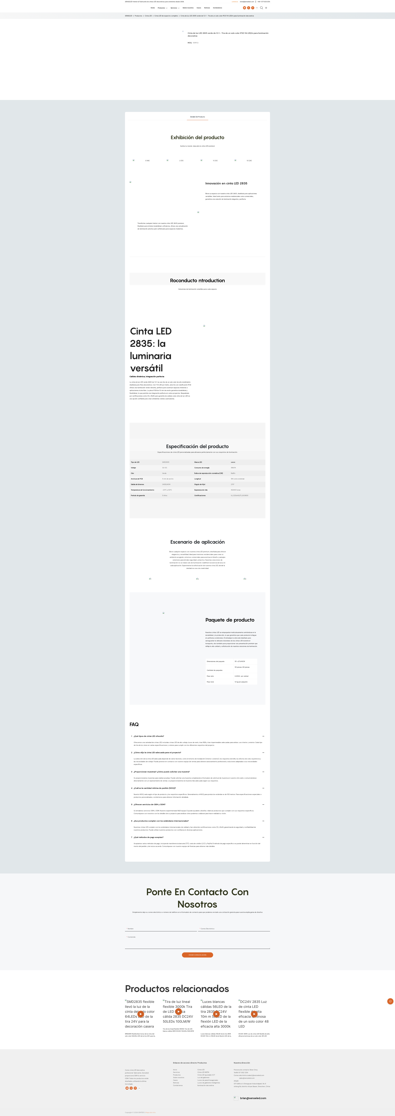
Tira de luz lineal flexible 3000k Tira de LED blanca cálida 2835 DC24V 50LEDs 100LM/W (178, 1030)
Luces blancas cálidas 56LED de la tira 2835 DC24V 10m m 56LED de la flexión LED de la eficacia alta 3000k (216, 1035)
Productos (138, 16)
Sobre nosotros (178, 1078)
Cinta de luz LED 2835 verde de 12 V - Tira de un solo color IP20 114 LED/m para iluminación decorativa (217, 16)
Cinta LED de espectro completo (166, 16)
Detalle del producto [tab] (197, 117)
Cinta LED (148, 16)
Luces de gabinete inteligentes (209, 1083)
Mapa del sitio (151, 1112)
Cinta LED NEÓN (203, 1072)
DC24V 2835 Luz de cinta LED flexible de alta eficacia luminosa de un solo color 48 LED (254, 1035)
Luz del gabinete (203, 1078)
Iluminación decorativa (206, 1085)
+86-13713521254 (263, 1)
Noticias (176, 1083)
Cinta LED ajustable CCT (206, 1075)
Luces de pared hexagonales (208, 1080)
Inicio (175, 1070)
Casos (175, 1080)
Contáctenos (178, 1085)
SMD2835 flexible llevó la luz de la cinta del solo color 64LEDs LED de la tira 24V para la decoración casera (140, 1035)
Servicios (176, 1072)
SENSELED (128, 16)
